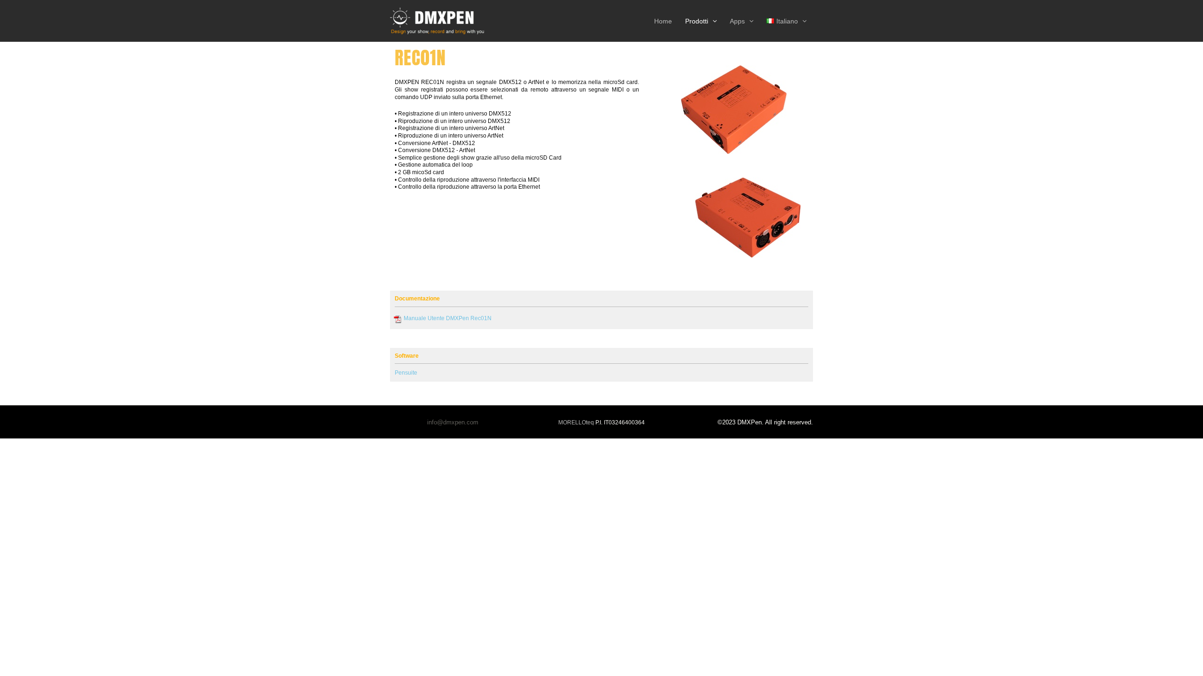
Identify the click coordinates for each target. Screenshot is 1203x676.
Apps (737, 21)
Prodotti (696, 21)
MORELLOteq (576, 422)
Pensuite (406, 372)
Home (663, 21)
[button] (712, 21)
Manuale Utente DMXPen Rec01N (448, 318)
